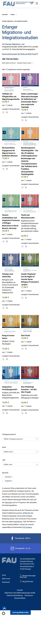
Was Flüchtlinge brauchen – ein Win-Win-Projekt (29, 389)
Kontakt (20, 590)
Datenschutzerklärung (15, 595)
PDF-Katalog (27, 527)
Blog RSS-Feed (27, 582)
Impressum (28, 595)
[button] (3, 613)
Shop (4, 575)
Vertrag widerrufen (20, 612)
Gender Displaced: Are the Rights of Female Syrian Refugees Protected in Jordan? (30, 279)
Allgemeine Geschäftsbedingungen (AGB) (19, 593)
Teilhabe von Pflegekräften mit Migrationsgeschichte (11, 96)
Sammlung (18, 522)
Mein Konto (6, 579)
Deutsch (8, 477)
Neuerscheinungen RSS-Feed (28, 576)
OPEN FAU (26, 513)
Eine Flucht (25, 336)
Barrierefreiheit (19, 598)
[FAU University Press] (20, 3)
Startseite (8, 502)
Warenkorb (6, 582)
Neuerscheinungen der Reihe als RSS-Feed (19, 54)
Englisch (8, 481)
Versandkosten (14, 109)
